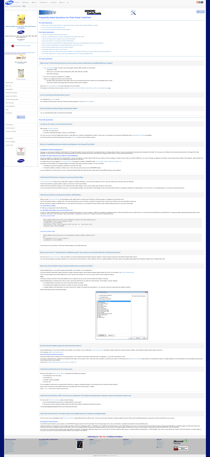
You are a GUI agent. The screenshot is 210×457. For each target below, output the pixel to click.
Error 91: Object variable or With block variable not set (108, 161)
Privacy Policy (109, 455)
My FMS (124, 444)
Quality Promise (160, 446)
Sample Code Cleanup (11, 92)
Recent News (159, 443)
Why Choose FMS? (160, 444)
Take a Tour (8, 86)
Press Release (9, 138)
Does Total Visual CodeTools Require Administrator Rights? (56, 29)
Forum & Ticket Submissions (94, 440)
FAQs (6, 109)
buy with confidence (88, 101)
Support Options (92, 442)
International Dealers (127, 443)
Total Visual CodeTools (15, 6)
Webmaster (115, 455)
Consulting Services (160, 442)
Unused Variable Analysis (128, 272)
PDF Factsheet (21, 79)
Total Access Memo (9, 447)
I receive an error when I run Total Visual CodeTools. (56, 124)
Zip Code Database (42, 444)
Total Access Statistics (9, 451)
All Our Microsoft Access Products (22, 45)
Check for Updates (10, 141)
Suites (6, 452)
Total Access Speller (9, 448)
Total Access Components (10, 443)
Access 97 (21, 40)
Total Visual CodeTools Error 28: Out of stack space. (54, 49)
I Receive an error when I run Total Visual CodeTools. (55, 34)
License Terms (9, 145)
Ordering (26, 2)
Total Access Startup (9, 450)
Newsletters (160, 447)
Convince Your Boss (10, 131)
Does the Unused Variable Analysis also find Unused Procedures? (58, 47)
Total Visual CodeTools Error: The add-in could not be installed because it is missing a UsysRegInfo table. (67, 53)
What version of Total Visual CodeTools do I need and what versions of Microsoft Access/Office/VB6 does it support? (70, 25)
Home (6, 6)
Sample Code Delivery (11, 96)
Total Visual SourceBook (43, 443)
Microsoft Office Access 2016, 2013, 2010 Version (21, 26)
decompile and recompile (139, 135)
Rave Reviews (21, 63)
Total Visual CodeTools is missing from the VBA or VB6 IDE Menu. (58, 41)
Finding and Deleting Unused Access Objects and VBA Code (61, 362)
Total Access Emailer (9, 446)
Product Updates (92, 443)
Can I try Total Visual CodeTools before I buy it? (53, 27)
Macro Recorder (9, 102)
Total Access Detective (9, 444)
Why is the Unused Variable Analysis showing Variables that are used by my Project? (62, 45)
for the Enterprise (10, 128)
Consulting (53, 2)
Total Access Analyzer (136, 358)
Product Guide (9, 82)
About (62, 2)
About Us (158, 440)
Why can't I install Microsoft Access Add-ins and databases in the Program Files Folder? (63, 36)
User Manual (8, 113)
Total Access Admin (9, 440)
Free (43, 2)
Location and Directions (127, 442)
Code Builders (9, 89)
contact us (73, 137)
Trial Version (52, 99)
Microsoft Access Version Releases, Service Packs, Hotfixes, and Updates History (88, 88)
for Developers (9, 124)
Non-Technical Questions (127, 440)
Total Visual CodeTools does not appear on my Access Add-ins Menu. (58, 38)
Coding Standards (10, 106)
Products (17, 2)
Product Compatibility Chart (51, 86)
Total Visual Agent (42, 440)
